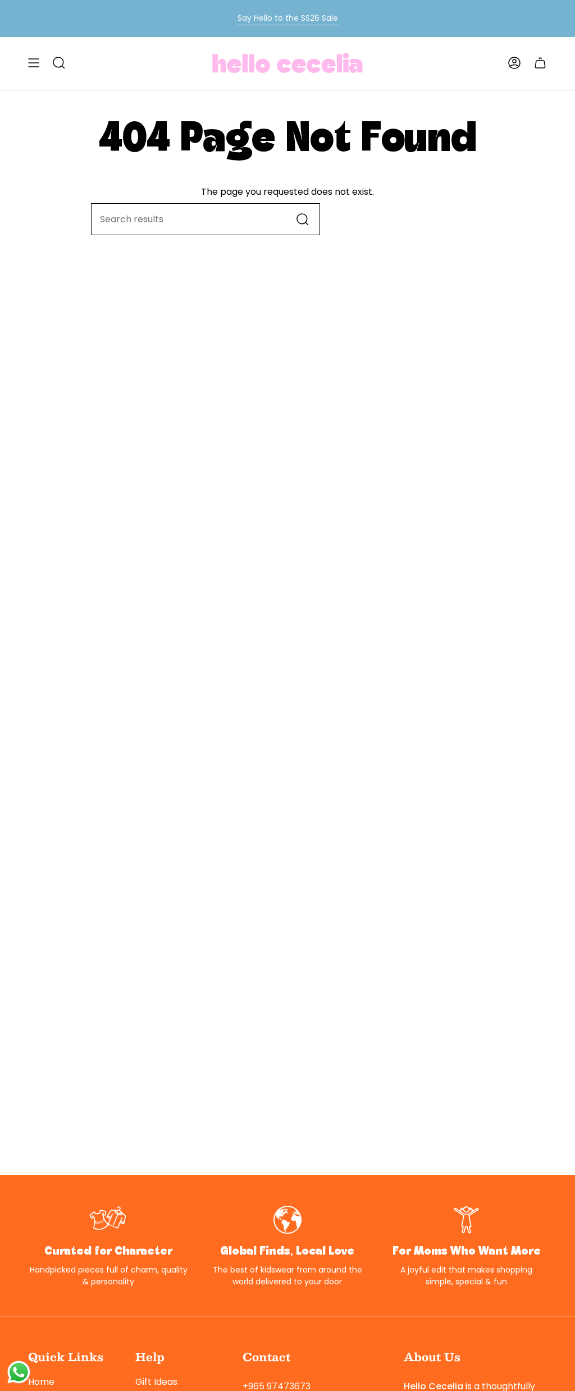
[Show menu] (33, 63)
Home (41, 1381)
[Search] (303, 219)
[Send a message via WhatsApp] (19, 1372)
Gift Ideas (156, 1381)
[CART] (540, 63)
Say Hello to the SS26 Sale (288, 18)
